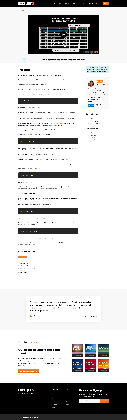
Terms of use (35, 417)
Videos (60, 3)
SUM (23, 231)
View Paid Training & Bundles (28, 371)
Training (53, 3)
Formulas (75, 3)
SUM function (59, 123)
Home (18, 10)
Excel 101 (90, 118)
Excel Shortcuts (91, 135)
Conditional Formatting (93, 123)
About (67, 393)
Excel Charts (91, 137)
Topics (67, 399)
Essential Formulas (92, 126)
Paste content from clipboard (27, 275)
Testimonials (69, 396)
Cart (100, 3)
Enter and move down (25, 261)
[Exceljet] (26, 391)
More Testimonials (89, 316)
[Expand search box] (96, 3)
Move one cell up (23, 263)
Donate (68, 404)
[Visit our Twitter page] (107, 417)
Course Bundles (91, 140)
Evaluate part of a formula (26, 266)
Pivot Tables (90, 130)
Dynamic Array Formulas (94, 71)
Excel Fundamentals (92, 121)
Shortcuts (83, 3)
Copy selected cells (24, 272)
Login (106, 3)
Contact (68, 401)
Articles (91, 3)
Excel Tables (90, 133)
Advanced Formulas (92, 128)
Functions (67, 3)
